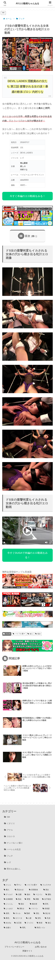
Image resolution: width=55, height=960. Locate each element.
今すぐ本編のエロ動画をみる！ (27, 196)
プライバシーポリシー (14, 947)
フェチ (7, 634)
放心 (31, 634)
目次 (27, 236)
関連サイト (27, 951)
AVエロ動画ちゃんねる (27, 3)
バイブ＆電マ (20, 634)
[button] (48, 577)
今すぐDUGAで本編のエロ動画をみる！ (27, 555)
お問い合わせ (41, 947)
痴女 (39, 634)
